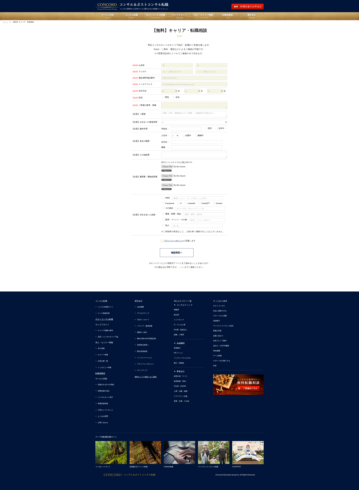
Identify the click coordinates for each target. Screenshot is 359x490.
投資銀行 (177, 348)
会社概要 (140, 307)
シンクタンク (179, 320)
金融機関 (181, 343)
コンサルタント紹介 (105, 397)
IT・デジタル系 (179, 325)
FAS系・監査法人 (180, 330)
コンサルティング (184, 305)
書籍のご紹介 (142, 332)
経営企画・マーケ (180, 376)
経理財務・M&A (180, 381)
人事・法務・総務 (180, 391)
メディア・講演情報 (144, 326)
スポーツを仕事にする (221, 361)
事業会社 (181, 371)
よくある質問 (103, 416)
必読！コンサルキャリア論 (108, 337)
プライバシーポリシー (174, 241)
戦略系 (176, 310)
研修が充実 (217, 331)
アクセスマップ (143, 313)
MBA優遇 (216, 351)
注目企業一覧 (103, 361)
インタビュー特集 (104, 367)
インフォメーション (144, 358)
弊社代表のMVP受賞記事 (146, 339)
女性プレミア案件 (220, 341)
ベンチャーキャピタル (182, 358)
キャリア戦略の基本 (105, 330)
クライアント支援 (180, 396)
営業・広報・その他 (181, 401)
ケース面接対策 (104, 313)
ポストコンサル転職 (104, 319)
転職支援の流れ (104, 391)
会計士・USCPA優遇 (221, 346)
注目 (215, 366)
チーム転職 (217, 356)
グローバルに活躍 (220, 316)
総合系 (176, 315)
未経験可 (216, 321)
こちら (181, 267)
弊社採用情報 (142, 351)
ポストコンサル (219, 306)
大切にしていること (105, 410)
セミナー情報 (103, 355)
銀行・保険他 (179, 363)
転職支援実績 (103, 403)
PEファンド (178, 353)
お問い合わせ (103, 423)
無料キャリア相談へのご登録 (146, 377)
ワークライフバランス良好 (223, 326)
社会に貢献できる (220, 311)
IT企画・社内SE (180, 386)
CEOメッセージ (143, 320)
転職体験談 (100, 373)
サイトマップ (142, 370)
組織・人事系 (179, 335)
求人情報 (101, 348)
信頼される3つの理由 (106, 385)
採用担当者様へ (143, 345)
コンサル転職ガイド (105, 307)
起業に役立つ (218, 336)
